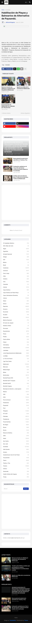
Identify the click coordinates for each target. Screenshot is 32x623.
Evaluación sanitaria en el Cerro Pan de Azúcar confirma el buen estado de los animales (20, 168)
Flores (16, 333)
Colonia (16, 287)
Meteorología (16, 369)
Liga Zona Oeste (16, 361)
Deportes (16, 306)
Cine (16, 281)
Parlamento (16, 402)
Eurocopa (16, 328)
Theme (26, 620)
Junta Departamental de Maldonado (16, 353)
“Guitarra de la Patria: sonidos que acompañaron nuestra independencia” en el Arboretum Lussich (21, 568)
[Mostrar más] (25, 69)
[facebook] (9, 123)
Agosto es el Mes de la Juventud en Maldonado (23, 87)
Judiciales (16, 350)
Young (16, 477)
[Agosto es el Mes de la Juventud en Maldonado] (6, 578)
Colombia (16, 284)
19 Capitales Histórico (16, 243)
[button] (2, 2)
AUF (16, 259)
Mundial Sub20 (16, 383)
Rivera (16, 427)
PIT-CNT (16, 413)
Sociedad (7, 9)
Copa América (16, 290)
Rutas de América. (16, 432)
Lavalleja (16, 356)
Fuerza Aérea (16, 339)
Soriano (16, 452)
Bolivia (16, 262)
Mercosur (16, 366)
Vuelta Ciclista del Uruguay (16, 474)
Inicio (3, 9)
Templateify (13, 620)
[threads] (9, 129)
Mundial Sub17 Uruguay (16, 380)
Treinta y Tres (16, 463)
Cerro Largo (16, 273)
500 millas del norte (16, 245)
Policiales (16, 416)
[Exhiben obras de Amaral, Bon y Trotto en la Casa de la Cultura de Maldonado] (7, 178)
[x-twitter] (22, 123)
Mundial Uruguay (16, 386)
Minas (16, 372)
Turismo (16, 466)
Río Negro (16, 424)
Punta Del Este (16, 421)
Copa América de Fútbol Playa (16, 292)
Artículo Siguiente (25, 113)
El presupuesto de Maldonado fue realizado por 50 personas (8, 106)
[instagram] (22, 126)
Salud (16, 438)
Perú (16, 408)
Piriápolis (16, 411)
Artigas (16, 256)
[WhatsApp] (18, 69)
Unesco (16, 468)
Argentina (16, 251)
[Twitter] (14, 69)
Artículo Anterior (6, 113)
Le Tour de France (16, 358)
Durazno (16, 309)
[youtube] (9, 126)
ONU (16, 397)
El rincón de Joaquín (16, 323)
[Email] (21, 69)
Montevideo (16, 375)
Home (16, 617)
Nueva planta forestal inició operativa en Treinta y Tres (20, 159)
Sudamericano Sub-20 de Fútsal (16, 454)
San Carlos (16, 441)
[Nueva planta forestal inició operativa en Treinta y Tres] (7, 161)
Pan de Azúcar (16, 399)
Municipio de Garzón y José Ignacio (16, 389)
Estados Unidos (16, 325)
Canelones (16, 268)
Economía (16, 311)
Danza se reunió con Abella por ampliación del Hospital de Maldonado (8, 88)
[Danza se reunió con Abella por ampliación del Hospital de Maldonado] (6, 560)
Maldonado (16, 364)
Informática (16, 344)
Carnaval (16, 270)
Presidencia (16, 419)
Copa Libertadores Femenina (16, 295)
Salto (16, 435)
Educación (16, 317)
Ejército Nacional (16, 320)
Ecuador (16, 314)
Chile (16, 276)
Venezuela (16, 471)
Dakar (16, 300)
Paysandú (16, 405)
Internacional (16, 347)
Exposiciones (16, 331)
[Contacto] (22, 129)
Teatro (16, 460)
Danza (16, 303)
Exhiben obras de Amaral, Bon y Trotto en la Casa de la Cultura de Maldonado (20, 177)
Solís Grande (16, 449)
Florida (16, 336)
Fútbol (16, 342)
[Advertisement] (16, 202)
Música (16, 391)
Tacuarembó (16, 457)
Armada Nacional (16, 254)
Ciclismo (16, 278)
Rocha (16, 430)
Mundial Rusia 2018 (16, 378)
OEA (16, 394)
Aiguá (16, 248)
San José (16, 444)
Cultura (16, 298)
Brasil (16, 265)
